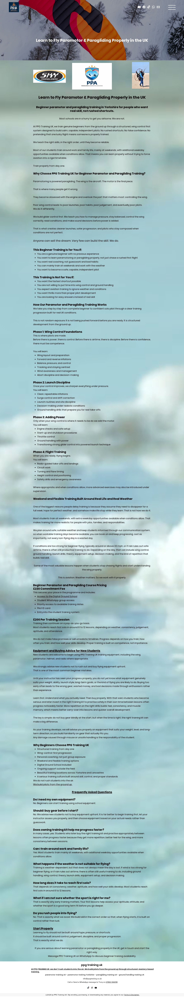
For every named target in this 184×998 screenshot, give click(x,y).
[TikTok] (88, 987)
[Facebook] (92, 987)
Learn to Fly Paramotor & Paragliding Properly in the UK (92, 40)
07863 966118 (112, 982)
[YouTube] (96, 987)
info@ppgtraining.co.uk (92, 978)
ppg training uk (92, 965)
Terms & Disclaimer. (131, 995)
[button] (172, 7)
